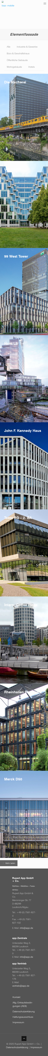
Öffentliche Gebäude (17, 60)
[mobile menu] (45, 3)
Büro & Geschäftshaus (18, 53)
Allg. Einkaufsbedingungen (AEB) (23, 1004)
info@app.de (26, 928)
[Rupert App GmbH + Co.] (8, 3)
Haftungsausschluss (23, 1017)
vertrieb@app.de (20, 985)
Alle (8, 46)
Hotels (31, 66)
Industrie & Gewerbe (27, 46)
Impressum (18, 1022)
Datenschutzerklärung (24, 1011)
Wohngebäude (14, 66)
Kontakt (16, 997)
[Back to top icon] (24, 1038)
